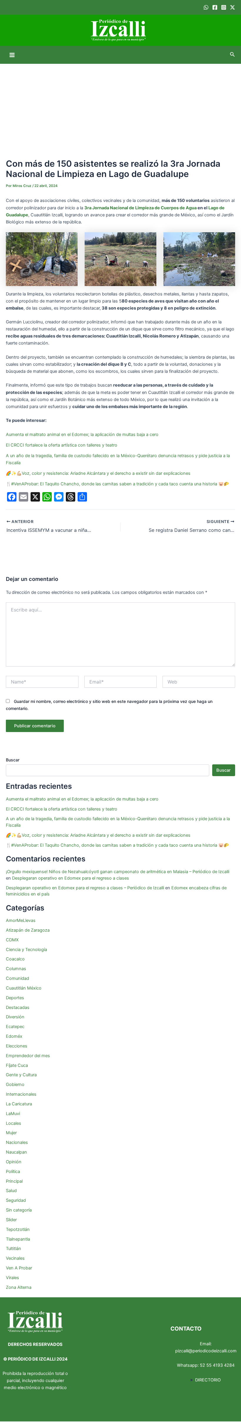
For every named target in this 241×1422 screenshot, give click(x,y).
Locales (13, 1123)
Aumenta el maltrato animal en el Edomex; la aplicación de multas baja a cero (82, 434)
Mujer (11, 1132)
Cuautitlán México (23, 988)
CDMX (12, 940)
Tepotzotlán (18, 1229)
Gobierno (15, 1084)
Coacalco (15, 959)
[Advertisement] (120, 108)
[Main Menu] (12, 55)
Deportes (15, 997)
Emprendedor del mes (28, 1055)
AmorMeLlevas (21, 920)
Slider (11, 1219)
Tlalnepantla (18, 1239)
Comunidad (17, 978)
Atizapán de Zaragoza (28, 930)
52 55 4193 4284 (217, 1365)
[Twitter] (232, 7)
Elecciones (16, 1046)
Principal (14, 1181)
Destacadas (17, 1007)
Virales (12, 1277)
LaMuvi (13, 1113)
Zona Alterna (18, 1287)
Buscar (12, 759)
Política (13, 1171)
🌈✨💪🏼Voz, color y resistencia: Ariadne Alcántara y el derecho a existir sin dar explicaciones (99, 473)
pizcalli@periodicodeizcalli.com (206, 1351)
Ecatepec (15, 1026)
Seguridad (16, 1200)
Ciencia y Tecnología (26, 949)
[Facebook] (214, 7)
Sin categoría (19, 1210)
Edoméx (14, 1036)
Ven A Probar (19, 1268)
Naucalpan (16, 1152)
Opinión (13, 1161)
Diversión (15, 1017)
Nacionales (17, 1142)
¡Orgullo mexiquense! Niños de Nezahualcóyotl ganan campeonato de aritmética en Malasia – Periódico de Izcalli (117, 871)
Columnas (16, 968)
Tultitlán (13, 1248)
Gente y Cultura (21, 1074)
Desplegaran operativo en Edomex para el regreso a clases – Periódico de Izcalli (85, 887)
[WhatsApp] (206, 7)
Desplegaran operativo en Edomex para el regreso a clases (70, 878)
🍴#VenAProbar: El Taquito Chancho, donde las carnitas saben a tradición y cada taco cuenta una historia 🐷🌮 (117, 484)
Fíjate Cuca (17, 1065)
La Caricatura (19, 1104)
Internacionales (21, 1094)
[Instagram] (223, 7)
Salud (11, 1190)
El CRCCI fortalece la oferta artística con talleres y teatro (61, 445)
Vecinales (15, 1258)
